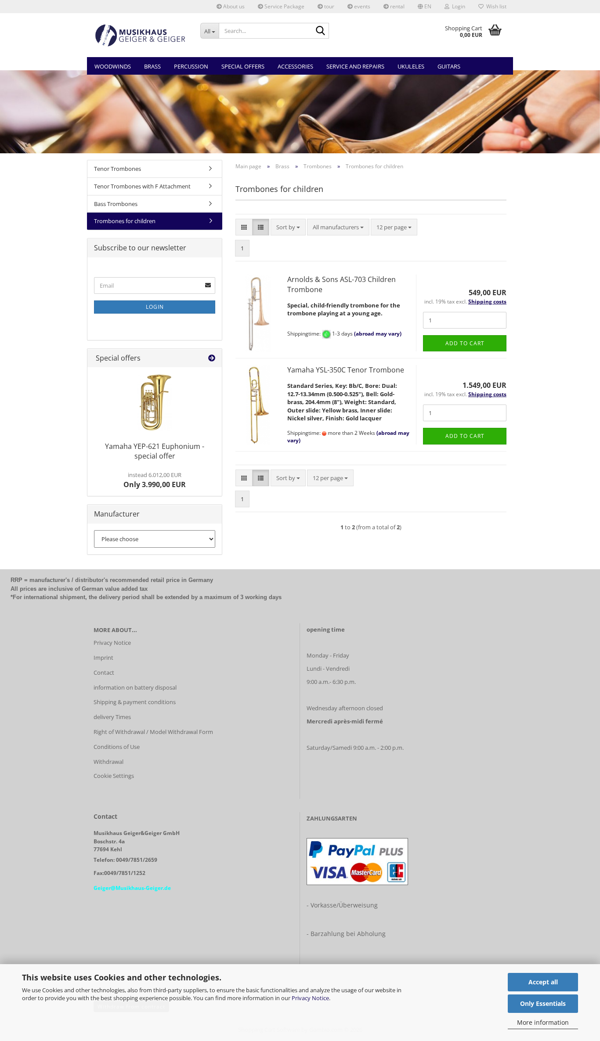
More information (543, 1022)
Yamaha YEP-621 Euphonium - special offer (154, 451)
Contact (104, 672)
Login (155, 307)
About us (233, 6)
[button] (424, 6)
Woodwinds (112, 66)
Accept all (543, 982)
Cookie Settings (114, 776)
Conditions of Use (117, 747)
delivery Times (112, 717)
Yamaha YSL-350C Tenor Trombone (345, 370)
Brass (152, 66)
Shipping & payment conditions (135, 702)
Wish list (495, 6)
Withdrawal (108, 762)
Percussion (191, 66)
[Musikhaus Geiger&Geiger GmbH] (140, 35)
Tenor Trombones (117, 169)
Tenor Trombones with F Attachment (142, 186)
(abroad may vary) (377, 333)
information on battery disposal (135, 687)
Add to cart (464, 343)
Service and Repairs (355, 66)
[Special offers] (211, 358)
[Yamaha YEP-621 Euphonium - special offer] (154, 402)
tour (328, 6)
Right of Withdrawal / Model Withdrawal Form (153, 732)
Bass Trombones (115, 204)
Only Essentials (543, 1003)
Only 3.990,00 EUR (154, 480)
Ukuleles (411, 66)
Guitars (448, 66)
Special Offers (242, 66)
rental (397, 6)
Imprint (103, 657)
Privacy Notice (310, 998)
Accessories (295, 66)
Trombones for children (124, 221)
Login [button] (457, 6)
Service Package (283, 6)
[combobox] (288, 227)
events (361, 6)
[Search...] (320, 31)
